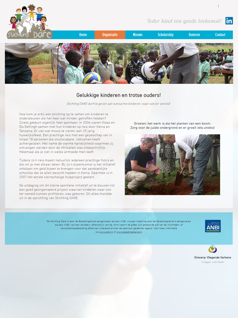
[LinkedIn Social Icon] (229, 20)
